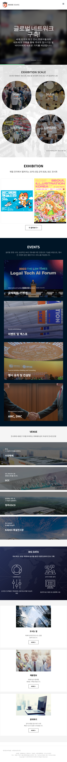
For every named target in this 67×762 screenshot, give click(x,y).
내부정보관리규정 (16, 750)
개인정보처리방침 (7, 750)
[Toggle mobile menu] (63, 4)
